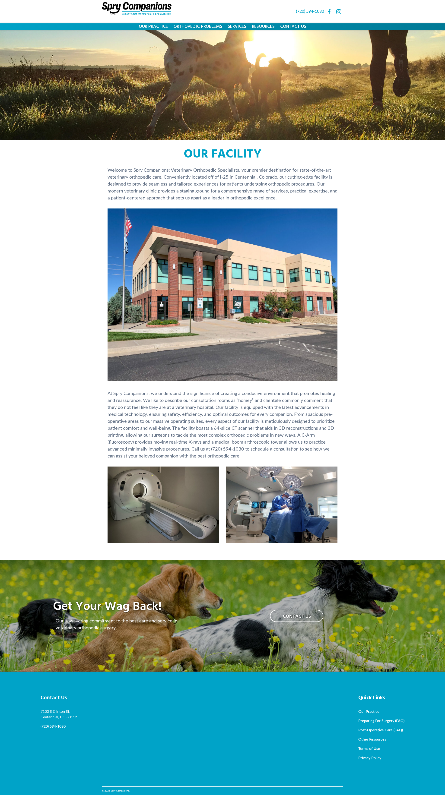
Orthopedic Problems (198, 26)
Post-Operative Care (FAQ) (380, 730)
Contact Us (293, 26)
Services (237, 26)
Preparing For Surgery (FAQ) (381, 721)
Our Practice (153, 26)
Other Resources (372, 739)
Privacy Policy (369, 758)
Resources (263, 26)
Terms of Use (369, 749)
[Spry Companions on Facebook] (329, 11)
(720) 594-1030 (310, 12)
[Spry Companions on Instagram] (338, 11)
